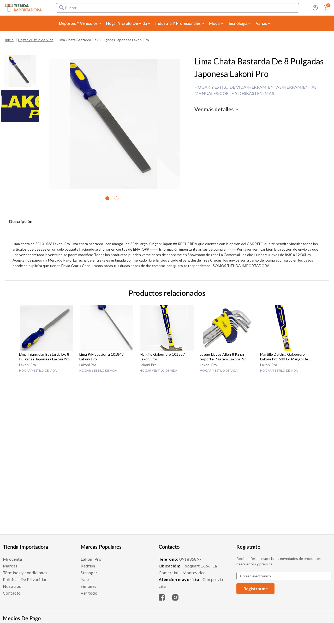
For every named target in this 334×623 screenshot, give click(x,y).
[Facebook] (162, 596)
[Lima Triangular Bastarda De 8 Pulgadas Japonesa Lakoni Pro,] (46, 328)
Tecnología (237, 23)
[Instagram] (175, 596)
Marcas (10, 565)
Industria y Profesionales (178, 23)
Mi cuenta (12, 559)
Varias (261, 23)
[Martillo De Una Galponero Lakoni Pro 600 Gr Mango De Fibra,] (287, 328)
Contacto (12, 592)
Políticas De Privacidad (25, 579)
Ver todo (89, 592)
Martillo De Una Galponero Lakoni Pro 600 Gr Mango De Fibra (284, 356)
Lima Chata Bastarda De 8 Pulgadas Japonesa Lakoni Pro (103, 40)
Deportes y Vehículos (78, 23)
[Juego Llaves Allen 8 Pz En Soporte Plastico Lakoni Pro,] (227, 328)
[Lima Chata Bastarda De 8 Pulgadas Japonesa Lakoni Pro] (20, 71)
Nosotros (12, 586)
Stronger (89, 572)
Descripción (20, 221)
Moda (214, 23)
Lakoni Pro (91, 559)
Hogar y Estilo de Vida (126, 23)
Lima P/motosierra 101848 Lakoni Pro (101, 356)
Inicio (9, 40)
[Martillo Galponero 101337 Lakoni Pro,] (167, 328)
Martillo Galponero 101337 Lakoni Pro (162, 356)
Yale (85, 579)
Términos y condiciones (25, 572)
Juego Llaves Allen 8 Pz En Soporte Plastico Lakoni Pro (223, 356)
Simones (89, 586)
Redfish (88, 565)
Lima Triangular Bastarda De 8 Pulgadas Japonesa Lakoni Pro (44, 356)
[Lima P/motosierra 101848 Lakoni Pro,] (106, 328)
